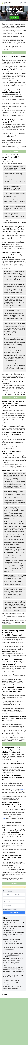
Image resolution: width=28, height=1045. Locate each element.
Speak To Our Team (14, 397)
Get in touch (14, 17)
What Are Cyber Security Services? (11, 920)
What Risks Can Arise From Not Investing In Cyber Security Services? (13, 947)
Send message (14, 912)
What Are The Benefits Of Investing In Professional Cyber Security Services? (12, 938)
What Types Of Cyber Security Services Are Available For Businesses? (13, 929)
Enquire (14, 53)
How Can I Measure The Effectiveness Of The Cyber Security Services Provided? (14, 979)
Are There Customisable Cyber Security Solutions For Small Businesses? (12, 987)
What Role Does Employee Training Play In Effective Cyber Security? (13, 976)
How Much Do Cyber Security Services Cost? (13, 926)
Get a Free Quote (14, 151)
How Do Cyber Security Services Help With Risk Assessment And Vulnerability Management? (13, 954)
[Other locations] (21, 3)
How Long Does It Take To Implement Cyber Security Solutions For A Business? (13, 972)
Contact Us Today (14, 627)
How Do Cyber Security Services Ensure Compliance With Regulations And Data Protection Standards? (12, 943)
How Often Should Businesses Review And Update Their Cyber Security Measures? (13, 959)
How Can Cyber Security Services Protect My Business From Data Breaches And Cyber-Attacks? (13, 934)
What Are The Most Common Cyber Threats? (13, 951)
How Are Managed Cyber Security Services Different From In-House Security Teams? (13, 968)
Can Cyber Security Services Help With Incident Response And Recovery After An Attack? (13, 964)
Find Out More (14, 744)
